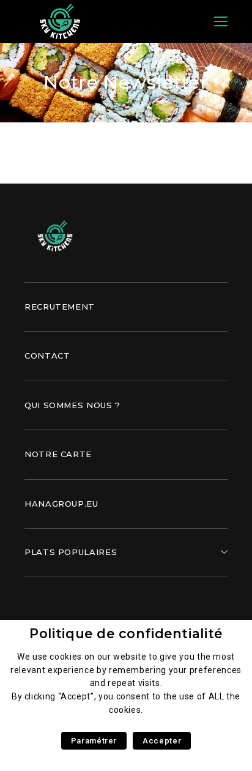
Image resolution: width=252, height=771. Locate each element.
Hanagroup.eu (61, 503)
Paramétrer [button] (94, 740)
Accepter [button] (162, 740)
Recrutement (59, 306)
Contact (47, 355)
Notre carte (58, 454)
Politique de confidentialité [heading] (126, 633)
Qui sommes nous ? (72, 405)
